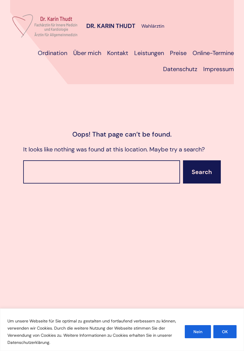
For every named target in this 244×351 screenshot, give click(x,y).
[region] (122, 329)
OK (225, 331)
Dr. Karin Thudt (110, 26)
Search (202, 172)
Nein (197, 331)
